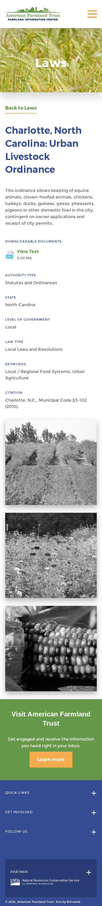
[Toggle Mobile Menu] (92, 14)
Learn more (51, 759)
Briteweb (73, 902)
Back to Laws (21, 108)
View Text (28, 254)
